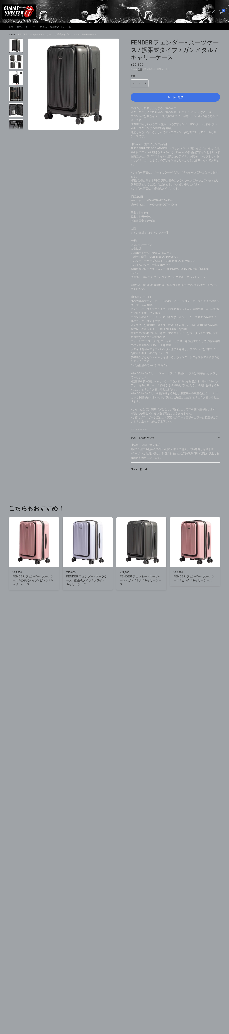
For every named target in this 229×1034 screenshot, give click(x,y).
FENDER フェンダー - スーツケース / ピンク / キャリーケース (194, 578)
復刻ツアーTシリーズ (60, 26)
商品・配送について (143, 438)
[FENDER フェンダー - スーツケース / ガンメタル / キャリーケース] (141, 542)
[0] (220, 11)
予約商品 (42, 26)
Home (12, 34)
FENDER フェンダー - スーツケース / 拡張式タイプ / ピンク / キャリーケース (33, 580)
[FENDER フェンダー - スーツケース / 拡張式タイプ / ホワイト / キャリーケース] (88, 542)
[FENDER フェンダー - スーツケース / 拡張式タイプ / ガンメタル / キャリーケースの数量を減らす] (134, 83)
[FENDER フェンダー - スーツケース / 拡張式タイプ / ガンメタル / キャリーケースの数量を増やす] (145, 83)
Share (134, 469)
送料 (140, 69)
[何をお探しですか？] (206, 11)
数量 (133, 76)
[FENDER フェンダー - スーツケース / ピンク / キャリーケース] (195, 542)
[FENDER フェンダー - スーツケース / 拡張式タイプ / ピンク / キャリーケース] (34, 542)
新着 (11, 26)
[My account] (213, 11)
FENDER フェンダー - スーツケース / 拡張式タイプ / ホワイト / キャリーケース (86, 580)
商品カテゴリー (24, 26)
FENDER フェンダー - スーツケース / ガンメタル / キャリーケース (140, 580)
